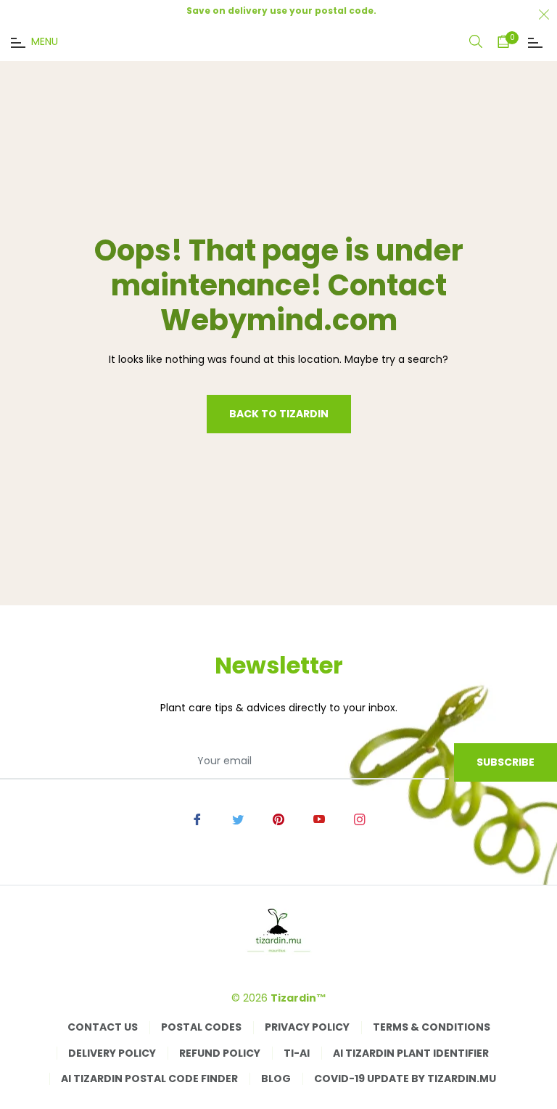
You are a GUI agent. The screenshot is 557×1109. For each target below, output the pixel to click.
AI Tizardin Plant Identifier (411, 1053)
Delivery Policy (112, 1053)
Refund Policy (219, 1053)
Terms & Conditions (431, 1027)
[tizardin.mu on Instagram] (360, 818)
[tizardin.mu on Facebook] (197, 818)
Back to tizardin (279, 413)
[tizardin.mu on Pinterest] (278, 818)
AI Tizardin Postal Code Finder (149, 1078)
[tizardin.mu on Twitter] (238, 818)
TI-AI (297, 1053)
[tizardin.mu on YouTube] (319, 818)
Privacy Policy (307, 1027)
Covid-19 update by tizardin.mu (405, 1078)
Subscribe (505, 762)
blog (276, 1078)
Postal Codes (201, 1027)
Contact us (102, 1027)
